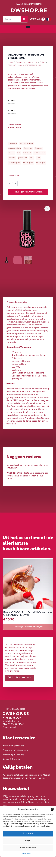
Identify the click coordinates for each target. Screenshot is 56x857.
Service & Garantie (11, 759)
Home (10, 62)
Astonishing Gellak (26, 143)
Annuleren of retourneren (15, 750)
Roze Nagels (40, 162)
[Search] (24, 19)
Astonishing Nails (14, 148)
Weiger (28, 841)
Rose (31, 158)
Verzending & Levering (13, 755)
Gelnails (11, 153)
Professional (20, 62)
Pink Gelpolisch (39, 153)
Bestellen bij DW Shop (13, 746)
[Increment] (15, 183)
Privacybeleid (27, 854)
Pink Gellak (27, 153)
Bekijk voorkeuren (28, 848)
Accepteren (28, 833)
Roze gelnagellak (14, 162)
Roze (38, 158)
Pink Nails (11, 158)
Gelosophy (32, 62)
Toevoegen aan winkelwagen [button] (28, 627)
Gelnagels (38, 148)
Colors (42, 62)
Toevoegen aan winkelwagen (28, 192)
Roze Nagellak (28, 162)
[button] (52, 809)
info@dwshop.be (11, 721)
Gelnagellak (28, 148)
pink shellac (22, 158)
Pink (18, 153)
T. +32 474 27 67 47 (12, 718)
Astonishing (12, 143)
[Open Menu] (28, 28)
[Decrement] (9, 183)
